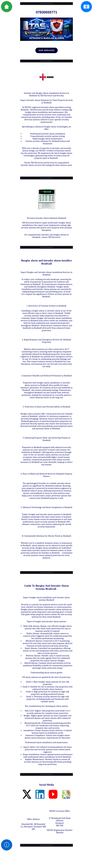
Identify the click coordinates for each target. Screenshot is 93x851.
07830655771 (46, 12)
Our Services (46, 50)
